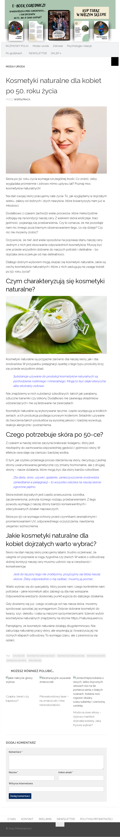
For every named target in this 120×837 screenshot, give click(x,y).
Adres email (65, 772)
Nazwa (13, 772)
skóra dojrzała (35, 660)
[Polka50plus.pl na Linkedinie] (112, 830)
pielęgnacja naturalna (16, 660)
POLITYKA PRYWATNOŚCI (96, 819)
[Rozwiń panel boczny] (115, 61)
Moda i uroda (41, 45)
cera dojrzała (18, 656)
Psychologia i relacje (79, 45)
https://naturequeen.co (87, 618)
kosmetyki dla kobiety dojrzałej (71, 656)
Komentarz (16, 752)
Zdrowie (58, 45)
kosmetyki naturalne (96, 656)
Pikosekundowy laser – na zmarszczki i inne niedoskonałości (54, 700)
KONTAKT (27, 819)
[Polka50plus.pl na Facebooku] (96, 830)
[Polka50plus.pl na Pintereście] (107, 830)
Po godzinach (14, 53)
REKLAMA (45, 819)
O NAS (11, 819)
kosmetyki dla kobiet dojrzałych (41, 656)
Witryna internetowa (21, 783)
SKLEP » (56, 53)
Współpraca (22, 99)
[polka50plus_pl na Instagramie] (102, 830)
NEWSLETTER (38, 53)
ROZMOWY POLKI (17, 45)
